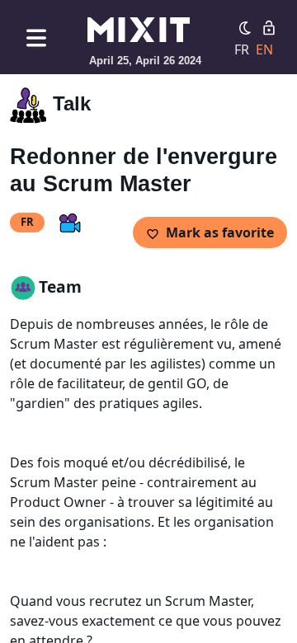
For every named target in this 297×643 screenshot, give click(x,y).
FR (241, 49)
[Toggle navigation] (36, 37)
